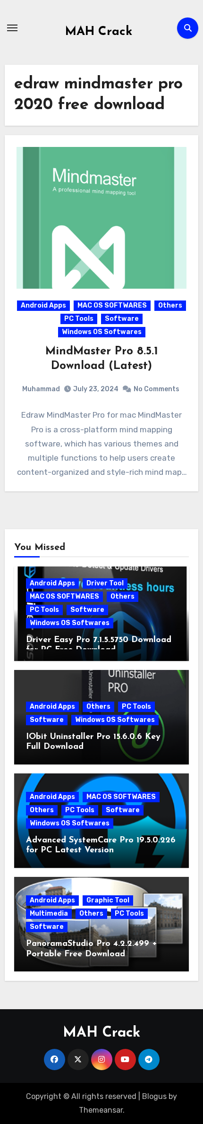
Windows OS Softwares (102, 332)
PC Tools (78, 319)
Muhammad (41, 389)
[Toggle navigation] (12, 28)
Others (170, 305)
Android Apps (43, 305)
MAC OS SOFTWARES (112, 305)
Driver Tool (105, 583)
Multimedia (49, 913)
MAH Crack (98, 32)
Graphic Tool (107, 900)
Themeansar (101, 1110)
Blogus (154, 1096)
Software (122, 319)
